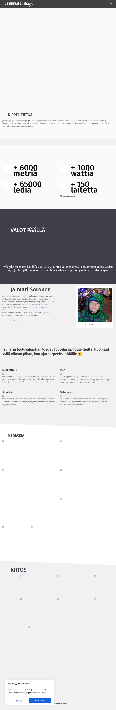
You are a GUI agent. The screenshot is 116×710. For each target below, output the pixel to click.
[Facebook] (54, 697)
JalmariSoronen (14, 320)
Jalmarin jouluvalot (37, 307)
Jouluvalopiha (13, 324)
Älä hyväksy (17, 701)
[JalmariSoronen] (61, 697)
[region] (29, 692)
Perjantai (25, 304)
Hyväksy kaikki (40, 701)
